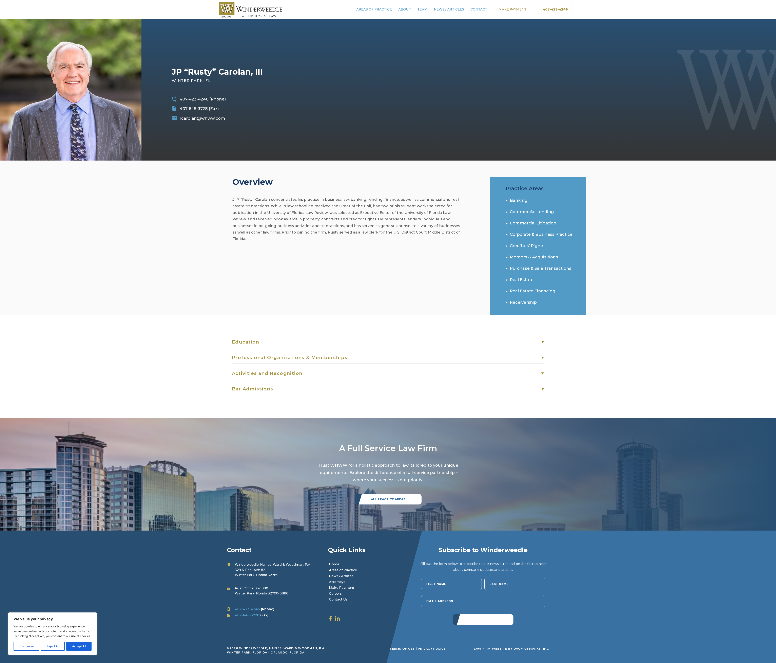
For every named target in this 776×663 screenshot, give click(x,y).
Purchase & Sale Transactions (540, 268)
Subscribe (483, 619)
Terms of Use (402, 648)
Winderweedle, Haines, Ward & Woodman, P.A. (273, 565)
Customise (26, 646)
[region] (52, 633)
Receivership (523, 302)
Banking (518, 200)
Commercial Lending (532, 211)
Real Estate (522, 279)
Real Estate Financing (532, 291)
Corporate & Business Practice (541, 234)
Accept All (79, 646)
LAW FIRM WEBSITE (490, 648)
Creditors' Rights (527, 245)
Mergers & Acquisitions (534, 257)
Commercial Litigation (533, 223)
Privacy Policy (432, 648)
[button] (388, 342)
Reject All (53, 646)
